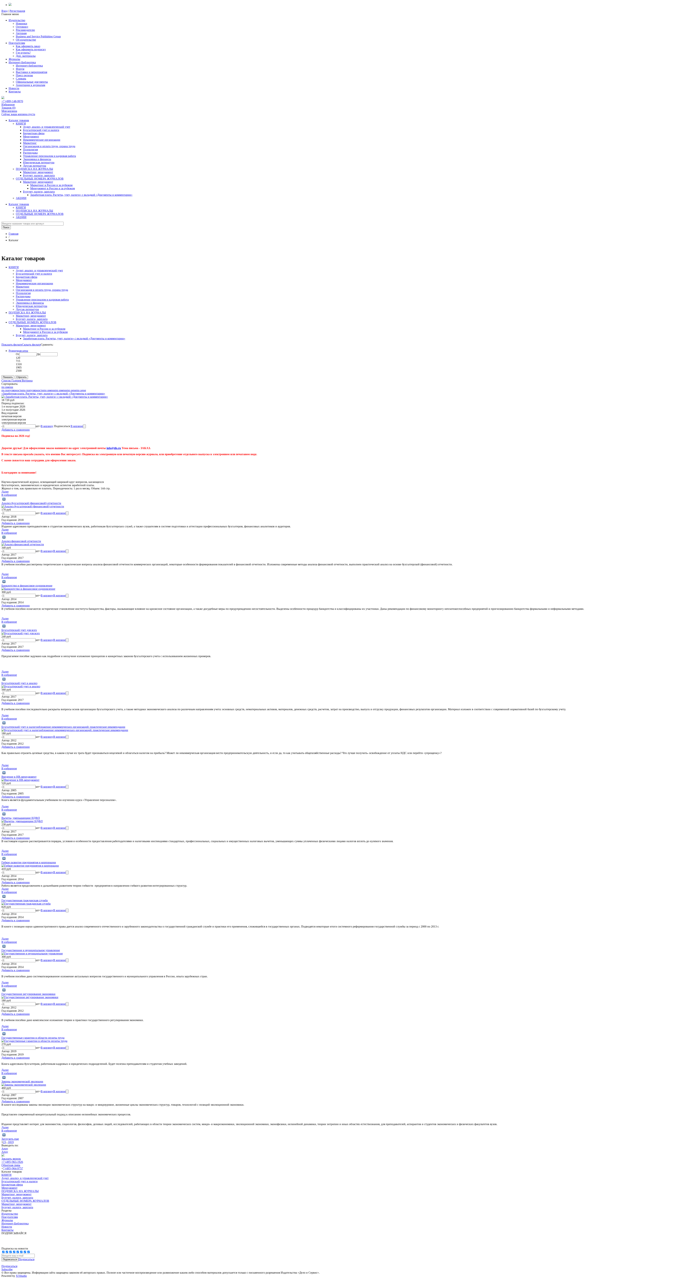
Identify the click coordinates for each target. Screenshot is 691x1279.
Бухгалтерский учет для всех (19, 630)
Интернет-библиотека (29, 65)
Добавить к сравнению (15, 429)
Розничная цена (18, 350)
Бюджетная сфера (33, 133)
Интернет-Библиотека (22, 62)
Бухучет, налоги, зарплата (39, 175)
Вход (4, 10)
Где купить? (23, 52)
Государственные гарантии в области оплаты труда (32, 1037)
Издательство (17, 20)
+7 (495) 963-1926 (12, 1161)
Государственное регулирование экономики (28, 994)
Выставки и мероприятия (31, 72)
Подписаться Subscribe (9, 1268)
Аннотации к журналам (30, 85)
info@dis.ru (114, 448)
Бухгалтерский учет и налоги (41, 130)
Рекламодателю (25, 29)
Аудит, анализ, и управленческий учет (46, 126)
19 (12, 1142)
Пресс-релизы (24, 75)
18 (9, 1142)
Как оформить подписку (31, 49)
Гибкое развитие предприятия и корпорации (28, 862)
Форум (20, 68)
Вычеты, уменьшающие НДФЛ (20, 817)
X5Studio (21, 1275)
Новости (14, 88)
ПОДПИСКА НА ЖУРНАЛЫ (34, 168)
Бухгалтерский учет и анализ (19, 683)
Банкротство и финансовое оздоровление (26, 585)
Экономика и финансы (37, 159)
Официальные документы (32, 81)
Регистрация (17, 10)
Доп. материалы (26, 55)
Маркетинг (30, 143)
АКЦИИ (21, 198)
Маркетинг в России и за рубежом (51, 185)
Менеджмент (31, 136)
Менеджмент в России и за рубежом (52, 188)
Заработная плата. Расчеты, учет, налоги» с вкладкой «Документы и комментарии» (81, 194)
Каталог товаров (19, 120)
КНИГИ (21, 123)
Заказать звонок (11, 1158)
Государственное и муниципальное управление (30, 950)
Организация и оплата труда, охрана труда (49, 146)
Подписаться (26, 1259)
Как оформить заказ (28, 46)
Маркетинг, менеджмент (38, 172)
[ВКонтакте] (4, 499)
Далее (5, 491)
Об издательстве (26, 39)
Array (4, 1148)
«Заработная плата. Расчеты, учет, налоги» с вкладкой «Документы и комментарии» (53, 393)
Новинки (21, 23)
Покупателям (17, 42)
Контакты (15, 91)
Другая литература (34, 165)
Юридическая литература (38, 162)
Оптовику (22, 26)
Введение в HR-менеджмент (19, 776)
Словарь (21, 78)
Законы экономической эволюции (22, 1081)
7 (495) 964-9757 (13, 1168)
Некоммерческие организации (41, 139)
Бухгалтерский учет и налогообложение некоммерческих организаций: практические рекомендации (63, 726)
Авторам (21, 33)
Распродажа (30, 152)
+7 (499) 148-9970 (12, 101)
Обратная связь (10, 1165)
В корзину (47, 426)
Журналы (14, 59)
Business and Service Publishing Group (38, 36)
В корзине (77, 426)
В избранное (9, 494)
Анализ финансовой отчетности (21, 541)
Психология (30, 149)
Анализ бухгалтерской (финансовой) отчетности (31, 503)
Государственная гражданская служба (24, 900)
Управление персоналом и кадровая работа (49, 155)
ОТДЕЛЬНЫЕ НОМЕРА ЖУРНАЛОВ (40, 178)
